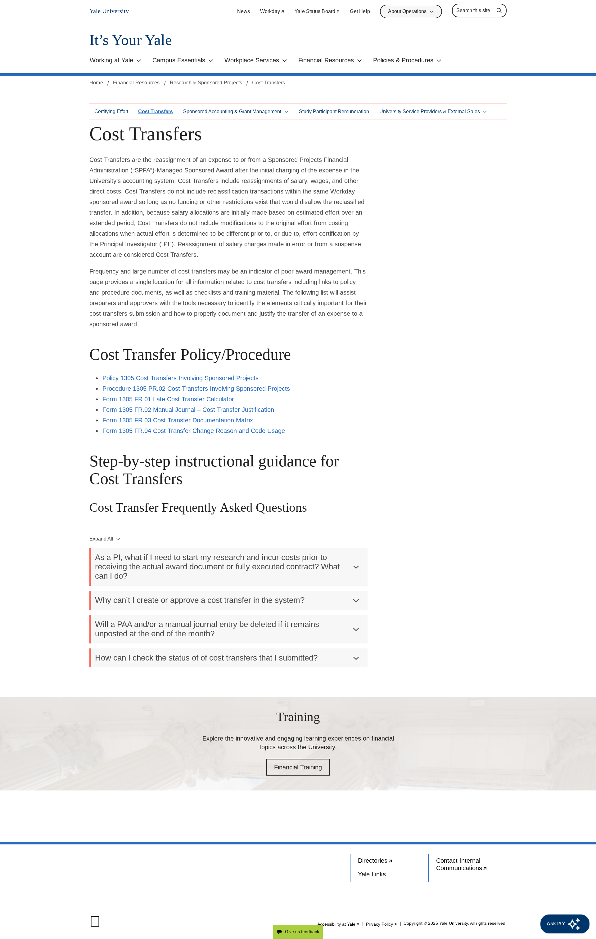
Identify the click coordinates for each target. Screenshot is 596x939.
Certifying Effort (111, 111)
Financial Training (298, 767)
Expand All (101, 538)
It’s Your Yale (130, 39)
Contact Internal (471, 865)
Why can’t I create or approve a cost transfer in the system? (200, 600)
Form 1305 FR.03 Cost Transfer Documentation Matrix (177, 420)
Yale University (109, 10)
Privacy (381, 924)
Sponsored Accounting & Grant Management (232, 111)
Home (96, 82)
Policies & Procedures (403, 60)
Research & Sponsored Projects (206, 82)
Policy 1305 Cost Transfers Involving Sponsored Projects (180, 378)
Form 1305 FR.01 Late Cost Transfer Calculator (168, 399)
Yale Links (372, 874)
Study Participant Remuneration (334, 111)
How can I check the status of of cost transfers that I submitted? (206, 657)
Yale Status (317, 11)
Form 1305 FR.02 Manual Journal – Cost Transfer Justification (188, 409)
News (243, 11)
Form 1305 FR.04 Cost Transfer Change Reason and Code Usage (193, 430)
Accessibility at (338, 924)
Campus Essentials (178, 60)
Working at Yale (111, 60)
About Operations (407, 11)
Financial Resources (326, 60)
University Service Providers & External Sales (429, 111)
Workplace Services (251, 60)
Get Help (360, 11)
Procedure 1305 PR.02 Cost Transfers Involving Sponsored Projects (196, 388)
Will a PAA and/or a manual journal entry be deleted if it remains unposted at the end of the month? (207, 629)
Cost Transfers (155, 111)
